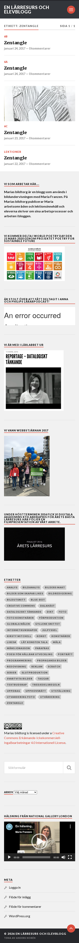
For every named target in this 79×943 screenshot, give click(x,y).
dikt (50, 611)
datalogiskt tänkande (24, 611)
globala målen (18, 623)
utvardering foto (21, 697)
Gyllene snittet (47, 623)
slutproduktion (35, 672)
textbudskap (17, 684)
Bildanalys (31, 587)
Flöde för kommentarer (25, 906)
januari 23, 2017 (14, 138)
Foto (62, 611)
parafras (42, 648)
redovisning (16, 666)
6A (6, 61)
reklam (37, 666)
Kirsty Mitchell (19, 636)
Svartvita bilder (19, 678)
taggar (43, 678)
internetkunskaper (22, 630)
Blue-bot (38, 599)
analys (12, 587)
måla (57, 642)
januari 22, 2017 (14, 163)
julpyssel (49, 630)
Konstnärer (60, 636)
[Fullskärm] (70, 857)
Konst (41, 636)
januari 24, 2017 (14, 48)
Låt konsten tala (34, 642)
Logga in (15, 887)
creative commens (21, 605)
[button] (39, 841)
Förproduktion (51, 617)
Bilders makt (55, 587)
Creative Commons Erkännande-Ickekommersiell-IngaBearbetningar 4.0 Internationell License (34, 737)
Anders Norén (26, 938)
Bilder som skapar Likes (25, 593)
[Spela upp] (9, 857)
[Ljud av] (63, 857)
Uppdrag (13, 691)
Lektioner (12, 151)
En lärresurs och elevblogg (26, 9)
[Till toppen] (71, 928)
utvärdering (50, 697)
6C (6, 126)
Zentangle (15, 42)
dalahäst (47, 605)
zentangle (15, 703)
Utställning (60, 691)
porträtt (65, 654)
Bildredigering (60, 593)
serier (11, 672)
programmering (19, 660)
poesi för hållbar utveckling (30, 654)
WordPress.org (19, 916)
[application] (39, 841)
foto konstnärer (20, 617)
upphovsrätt (36, 691)
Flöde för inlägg (20, 897)
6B (6, 36)
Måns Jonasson (18, 648)
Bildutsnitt (16, 599)
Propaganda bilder (52, 660)
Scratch (54, 666)
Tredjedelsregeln (46, 684)
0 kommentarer (39, 48)
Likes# (11, 642)
